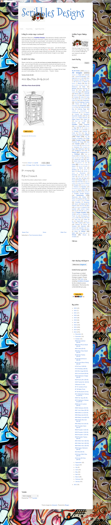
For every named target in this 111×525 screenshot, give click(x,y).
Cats (78, 100)
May (76, 472)
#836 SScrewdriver (32, 135)
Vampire (74, 228)
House (74, 156)
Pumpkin (76, 185)
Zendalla (74, 236)
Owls (80, 178)
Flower (87, 135)
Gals (88, 142)
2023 (75, 308)
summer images (85, 209)
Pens (87, 179)
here (82, 279)
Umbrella (77, 224)
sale (88, 188)
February (78, 479)
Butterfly (87, 93)
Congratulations (83, 110)
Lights (87, 159)
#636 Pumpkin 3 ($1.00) (81, 429)
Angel (79, 74)
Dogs (83, 122)
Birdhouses (75, 86)
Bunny (76, 93)
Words (74, 235)
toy (73, 221)
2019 (75, 317)
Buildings (86, 92)
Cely (76, 102)
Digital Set (86, 119)
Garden (77, 144)
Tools (82, 217)
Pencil (73, 180)
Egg (75, 128)
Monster (85, 169)
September (78, 462)
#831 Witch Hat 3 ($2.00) (82, 443)
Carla (82, 98)
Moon (73, 171)
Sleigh (78, 200)
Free (87, 138)
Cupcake (77, 114)
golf (88, 145)
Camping (76, 97)
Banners (74, 83)
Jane (87, 155)
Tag (73, 212)
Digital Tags (77, 121)
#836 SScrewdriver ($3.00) (80, 341)
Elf (80, 128)
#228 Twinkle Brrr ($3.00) (82, 382)
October (77, 338)
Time (73, 217)
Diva (85, 121)
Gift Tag (73, 145)
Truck (87, 222)
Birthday (74, 88)
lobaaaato (54, 505)
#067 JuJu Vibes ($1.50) (81, 410)
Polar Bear (80, 181)
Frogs (81, 142)
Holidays (77, 154)
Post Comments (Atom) (35, 235)
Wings (76, 231)
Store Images (77, 207)
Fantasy (76, 131)
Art (82, 78)
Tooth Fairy (77, 219)
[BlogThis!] (44, 163)
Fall (84, 129)
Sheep (84, 197)
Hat (88, 149)
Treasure (85, 221)
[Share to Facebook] (47, 163)
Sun (75, 210)
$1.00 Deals (76, 71)
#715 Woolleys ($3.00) (81, 368)
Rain (88, 185)
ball (74, 81)
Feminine (85, 131)
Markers (74, 168)
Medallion (74, 169)
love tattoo (81, 164)
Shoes (73, 198)
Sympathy (85, 210)
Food (78, 136)
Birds (83, 86)
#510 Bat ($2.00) (79, 451)
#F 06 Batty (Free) (80, 389)
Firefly (73, 133)
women (80, 233)
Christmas (82, 105)
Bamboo (80, 81)
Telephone (48, 165)
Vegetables (81, 228)
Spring (83, 204)
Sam (75, 190)
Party (85, 178)
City (73, 107)
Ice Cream (81, 156)
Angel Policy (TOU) (39, 29)
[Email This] (42, 163)
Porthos (73, 183)
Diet (86, 116)
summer (74, 209)
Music (82, 174)
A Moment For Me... (80, 384)
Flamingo (74, 135)
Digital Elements (83, 117)
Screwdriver (43, 165)
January (77, 481)
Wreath (84, 235)
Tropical (80, 222)
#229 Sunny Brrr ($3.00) (81, 379)
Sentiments (80, 195)
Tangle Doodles (81, 212)
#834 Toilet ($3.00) (80, 348)
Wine (88, 229)
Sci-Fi (80, 191)
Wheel (83, 229)
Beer (73, 85)
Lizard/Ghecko (78, 162)
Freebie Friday (80, 140)
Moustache (82, 173)
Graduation (76, 147)
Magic (86, 164)
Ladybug (76, 159)
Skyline (73, 200)
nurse (86, 176)
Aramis (78, 78)
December (78, 334)
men (80, 169)
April (76, 474)
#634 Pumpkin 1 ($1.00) (81, 434)
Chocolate (74, 105)
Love (73, 164)
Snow (87, 200)
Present (87, 183)
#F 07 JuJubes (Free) (81, 387)
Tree (73, 222)
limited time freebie (79, 161)
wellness (78, 229)
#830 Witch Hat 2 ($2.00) (82, 445)
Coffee (82, 107)
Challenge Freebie (84, 102)
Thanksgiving (84, 216)
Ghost (86, 143)
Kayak (78, 157)
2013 (75, 332)
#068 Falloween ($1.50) (81, 408)
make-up (80, 166)
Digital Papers (76, 119)
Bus (82, 93)
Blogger (67, 505)
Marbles (86, 166)
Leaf (82, 159)
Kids (83, 157)
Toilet (77, 217)
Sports (76, 204)
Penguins (79, 180)
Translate (34, 498)
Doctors (74, 122)
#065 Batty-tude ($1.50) (81, 415)
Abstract (86, 70)
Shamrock (75, 197)
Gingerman (83, 145)
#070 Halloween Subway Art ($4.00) (82, 400)
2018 (75, 320)
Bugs (79, 92)
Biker (87, 85)
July (76, 467)
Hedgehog (82, 152)
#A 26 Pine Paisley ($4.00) (80, 355)
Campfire (87, 95)
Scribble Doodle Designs (81, 193)
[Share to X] (46, 163)
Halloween (81, 149)
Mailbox (74, 166)
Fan (88, 129)
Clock (77, 107)
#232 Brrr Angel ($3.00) (81, 371)
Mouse (73, 173)
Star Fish (82, 205)
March (77, 476)
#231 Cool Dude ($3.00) (81, 373)
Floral (80, 135)
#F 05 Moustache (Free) (81, 391)
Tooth (88, 217)
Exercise (74, 129)
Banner (85, 81)
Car (77, 98)
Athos (87, 78)
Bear (86, 83)
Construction (75, 112)
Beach (79, 83)
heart (86, 150)
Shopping (79, 198)
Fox (86, 136)
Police (37, 165)
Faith (80, 129)
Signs (85, 198)
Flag (86, 133)
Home (21, 29)
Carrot (73, 100)
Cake (80, 95)
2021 (75, 313)
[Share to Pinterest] (49, 163)
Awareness (76, 80)
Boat (81, 88)
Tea (73, 214)
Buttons (75, 95)
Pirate (73, 181)
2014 (75, 329)
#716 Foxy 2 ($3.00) (80, 366)
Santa (79, 190)
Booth (33, 165)
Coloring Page (82, 109)
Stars (87, 205)
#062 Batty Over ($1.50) (81, 423)
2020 (75, 315)
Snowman (86, 202)
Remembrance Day (76, 188)
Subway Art (85, 207)
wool (86, 233)
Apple (73, 78)
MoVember (74, 174)
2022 (75, 310)
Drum (76, 126)
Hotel (86, 154)
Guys (73, 149)
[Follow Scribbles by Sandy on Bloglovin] (79, 265)
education (87, 126)
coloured (74, 110)
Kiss (88, 157)
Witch (73, 233)
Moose (79, 171)
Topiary (85, 219)
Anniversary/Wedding (81, 76)
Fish (80, 133)
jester (73, 157)
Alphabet (74, 74)
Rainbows (76, 186)
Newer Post (25, 232)
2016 (75, 325)
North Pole (80, 176)
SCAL (85, 190)
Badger (87, 80)
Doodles (74, 124)
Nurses (74, 178)
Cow (82, 112)
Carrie (86, 98)
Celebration (86, 100)
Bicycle (81, 85)
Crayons (87, 112)
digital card (74, 117)
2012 (75, 484)
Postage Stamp (80, 183)
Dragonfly (86, 124)
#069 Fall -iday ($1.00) (81, 398)
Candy (82, 97)
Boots (80, 90)
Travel (78, 221)
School (74, 191)
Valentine (83, 226)
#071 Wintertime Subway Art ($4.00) (82, 394)
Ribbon (84, 188)
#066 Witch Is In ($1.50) (81, 412)
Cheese (77, 104)
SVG (80, 210)
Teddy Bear (78, 214)
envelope (85, 128)
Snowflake (77, 202)
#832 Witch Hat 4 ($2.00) (82, 440)
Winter (83, 231)
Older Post (63, 232)
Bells (77, 85)
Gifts (78, 145)
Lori (86, 162)
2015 (75, 327)
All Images (29, 165)
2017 (75, 322)
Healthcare (78, 150)
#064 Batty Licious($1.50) (82, 417)
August (77, 465)
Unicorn (85, 224)
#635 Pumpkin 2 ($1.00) (81, 432)
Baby (83, 80)
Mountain (85, 171)
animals (87, 74)
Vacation (74, 226)
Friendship (74, 142)
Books (85, 88)
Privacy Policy (29, 29)
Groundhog (85, 147)
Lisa (88, 161)
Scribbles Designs (53, 12)
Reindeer (83, 186)
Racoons (84, 185)
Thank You (75, 216)
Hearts (74, 152)
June (76, 469)
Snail (83, 200)
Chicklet (85, 104)
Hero (88, 152)
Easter (80, 126)
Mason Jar (82, 168)
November (78, 336)
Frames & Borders (77, 138)
